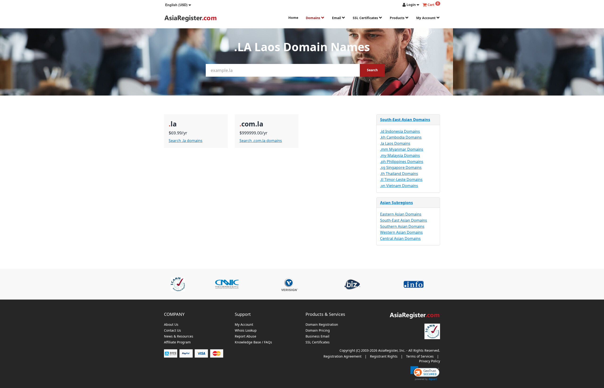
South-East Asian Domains (405, 119)
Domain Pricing (318, 331)
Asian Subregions (396, 202)
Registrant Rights (384, 356)
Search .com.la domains (260, 140)
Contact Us (172, 331)
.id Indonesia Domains (400, 131)
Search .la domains (185, 140)
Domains (313, 18)
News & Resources (178, 336)
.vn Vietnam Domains (399, 185)
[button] (178, 4)
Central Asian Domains (400, 238)
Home (293, 17)
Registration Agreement (342, 356)
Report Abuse (245, 336)
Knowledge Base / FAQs (253, 342)
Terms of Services (420, 356)
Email (337, 18)
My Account (426, 18)
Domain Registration (322, 325)
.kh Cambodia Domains (401, 137)
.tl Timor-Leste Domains (401, 179)
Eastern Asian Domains (400, 214)
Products (397, 18)
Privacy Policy (429, 361)
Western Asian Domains (401, 232)
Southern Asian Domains (402, 226)
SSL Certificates (366, 18)
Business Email (317, 336)
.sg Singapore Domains (401, 167)
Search (372, 70)
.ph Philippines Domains (401, 161)
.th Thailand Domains (399, 173)
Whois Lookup (246, 331)
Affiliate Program (177, 342)
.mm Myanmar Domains (401, 149)
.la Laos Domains (395, 143)
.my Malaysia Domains (400, 155)
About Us (171, 325)
